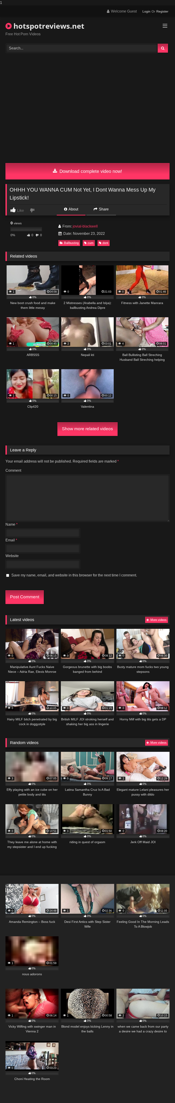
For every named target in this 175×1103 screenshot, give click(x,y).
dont (105, 243)
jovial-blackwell (85, 226)
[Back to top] (161, 1090)
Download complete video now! (90, 171)
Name (11, 524)
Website (12, 556)
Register (162, 11)
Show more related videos (87, 428)
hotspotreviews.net (48, 26)
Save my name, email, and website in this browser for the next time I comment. (74, 575)
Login (146, 11)
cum (90, 243)
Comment (13, 470)
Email (11, 540)
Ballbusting (71, 243)
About (73, 209)
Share (103, 209)
